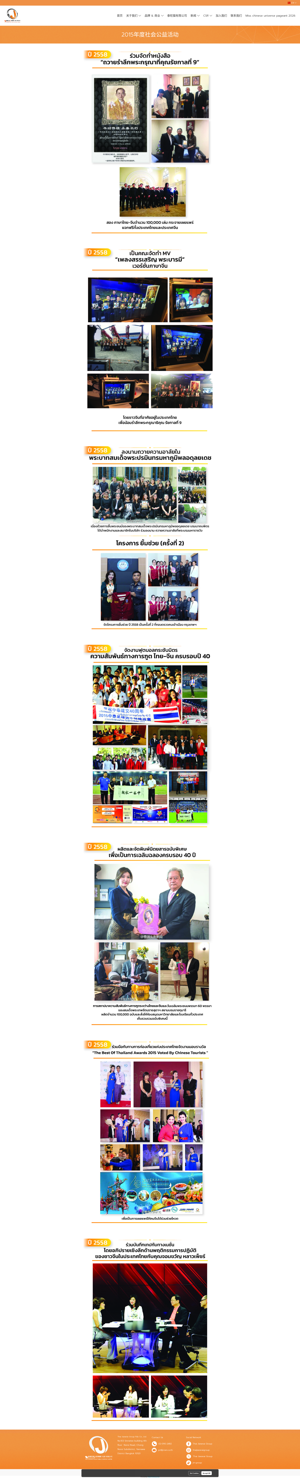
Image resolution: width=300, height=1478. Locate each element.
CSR (206, 16)
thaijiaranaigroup (201, 1450)
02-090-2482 (165, 1443)
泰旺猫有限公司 (177, 16)
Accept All (206, 1473)
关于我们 (132, 16)
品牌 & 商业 (153, 16)
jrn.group (197, 1462)
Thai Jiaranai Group (202, 1443)
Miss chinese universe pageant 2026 (270, 16)
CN (293, 3)
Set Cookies (194, 1473)
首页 (120, 16)
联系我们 (236, 16)
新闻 (194, 16)
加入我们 (221, 16)
